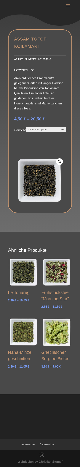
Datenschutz (47, 444)
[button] (59, 161)
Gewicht (20, 130)
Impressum (28, 444)
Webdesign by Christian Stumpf (40, 461)
